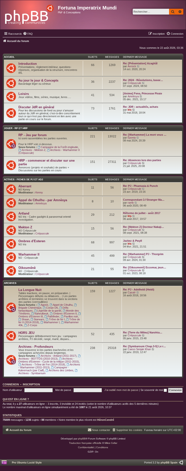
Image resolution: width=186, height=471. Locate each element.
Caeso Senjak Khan (139, 349)
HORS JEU (26, 333)
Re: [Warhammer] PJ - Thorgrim (143, 254)
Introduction (27, 64)
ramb (131, 202)
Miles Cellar (111, 443)
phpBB (82, 438)
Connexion (11, 384)
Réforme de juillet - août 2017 (141, 213)
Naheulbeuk (41, 313)
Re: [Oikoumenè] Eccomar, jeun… (144, 267)
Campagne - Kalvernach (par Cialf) (43, 369)
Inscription (31, 384)
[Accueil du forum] (29, 13)
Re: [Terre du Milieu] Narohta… (142, 332)
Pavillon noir (71, 316)
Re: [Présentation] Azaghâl (140, 63)
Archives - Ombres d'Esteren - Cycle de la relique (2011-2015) (48, 360)
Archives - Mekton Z (34, 150)
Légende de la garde (49, 310)
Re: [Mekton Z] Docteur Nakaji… (143, 226)
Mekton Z (25, 227)
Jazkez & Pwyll (132, 240)
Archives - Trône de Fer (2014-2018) (43, 364)
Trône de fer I (57, 319)
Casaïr (132, 292)
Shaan (25, 319)
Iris (130, 109)
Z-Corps (32, 325)
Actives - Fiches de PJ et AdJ (23, 179)
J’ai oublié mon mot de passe (121, 389)
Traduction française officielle (85, 443)
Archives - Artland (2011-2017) (59, 355)
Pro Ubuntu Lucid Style (27, 462)
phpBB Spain (169, 462)
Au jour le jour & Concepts (38, 80)
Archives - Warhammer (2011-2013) (49, 366)
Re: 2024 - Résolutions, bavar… (143, 80)
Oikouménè (27, 268)
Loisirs (23, 94)
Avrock (132, 66)
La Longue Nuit (29, 290)
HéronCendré (105, 419)
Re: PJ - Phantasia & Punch (140, 185)
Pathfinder (53, 316)
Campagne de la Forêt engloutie (59, 147)
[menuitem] (28, 34)
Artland (23, 213)
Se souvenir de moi (152, 389)
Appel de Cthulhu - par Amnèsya (42, 200)
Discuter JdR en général (36, 107)
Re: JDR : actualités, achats (140, 106)
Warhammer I (52, 322)
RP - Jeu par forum (32, 135)
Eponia (132, 137)
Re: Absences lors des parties (142, 160)
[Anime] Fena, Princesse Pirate (142, 93)
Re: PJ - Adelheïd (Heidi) (138, 289)
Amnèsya (133, 96)
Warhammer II (28, 254)
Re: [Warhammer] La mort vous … (144, 134)
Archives (10, 283)
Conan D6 (52, 307)
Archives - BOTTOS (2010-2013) (38, 358)
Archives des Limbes (61, 370)
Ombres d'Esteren (31, 241)
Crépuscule (134, 83)
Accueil (9, 57)
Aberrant (24, 186)
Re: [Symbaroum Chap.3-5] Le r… (144, 346)
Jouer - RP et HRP (16, 128)
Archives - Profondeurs (35, 346)
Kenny (39, 192)
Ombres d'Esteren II (65, 313)
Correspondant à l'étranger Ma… (143, 199)
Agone (44, 304)
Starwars (39, 319)
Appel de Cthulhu (63, 304)
